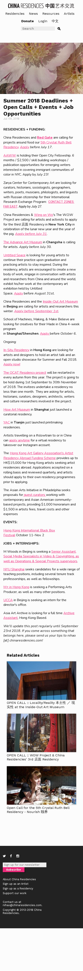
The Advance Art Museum (22, 242)
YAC (6, 422)
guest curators (34, 494)
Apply (24, 147)
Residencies (14, 14)
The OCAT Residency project (24, 372)
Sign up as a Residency (18, 888)
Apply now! (11, 364)
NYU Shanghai (13, 569)
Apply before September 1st (36, 311)
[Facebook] (11, 856)
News (33, 14)
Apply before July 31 (31, 233)
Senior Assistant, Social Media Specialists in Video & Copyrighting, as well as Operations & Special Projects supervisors (41, 556)
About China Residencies (19, 879)
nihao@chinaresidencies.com (22, 905)
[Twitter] (4, 856)
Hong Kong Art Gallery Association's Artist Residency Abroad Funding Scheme (38, 455)
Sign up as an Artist (16, 883)
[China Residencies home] (41, 5)
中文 (55, 21)
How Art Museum (16, 409)
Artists (69, 14)
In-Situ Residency (16, 350)
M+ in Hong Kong (16, 587)
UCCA (8, 600)
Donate (27, 21)
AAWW (9, 155)
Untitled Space (14, 255)
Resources (50, 14)
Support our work (14, 893)
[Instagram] (17, 856)
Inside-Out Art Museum (60, 301)
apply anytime (19, 440)
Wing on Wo (43, 214)
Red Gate (45, 137)
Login (42, 21)
